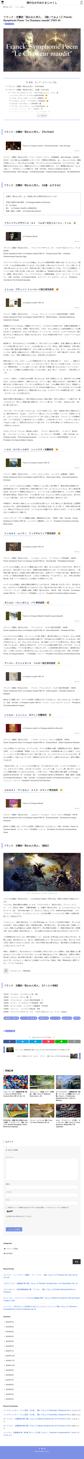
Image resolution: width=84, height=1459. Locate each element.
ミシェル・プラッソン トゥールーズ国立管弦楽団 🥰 (29, 95)
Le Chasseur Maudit (30, 236)
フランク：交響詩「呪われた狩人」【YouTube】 (26, 86)
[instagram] (44, 1449)
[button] (9, 1041)
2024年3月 (10, 1341)
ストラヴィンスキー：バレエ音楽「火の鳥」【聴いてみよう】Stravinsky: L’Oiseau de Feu (36, 1410)
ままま (74, 1410)
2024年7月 (10, 1322)
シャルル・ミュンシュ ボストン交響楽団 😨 (27, 109)
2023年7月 (10, 1380)
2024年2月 (10, 1346)
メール (8, 1192)
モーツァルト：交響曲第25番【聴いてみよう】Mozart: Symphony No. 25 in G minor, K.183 (36, 1419)
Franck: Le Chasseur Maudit (33, 803)
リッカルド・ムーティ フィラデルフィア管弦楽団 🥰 (31, 101)
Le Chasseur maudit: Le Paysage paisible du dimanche (43, 728)
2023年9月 (10, 1370)
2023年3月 (10, 1399)
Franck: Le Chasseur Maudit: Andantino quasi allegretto (43, 616)
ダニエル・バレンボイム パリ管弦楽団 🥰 (26, 103)
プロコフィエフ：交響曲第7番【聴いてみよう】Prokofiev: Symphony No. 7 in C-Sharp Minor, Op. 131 (40, 1283)
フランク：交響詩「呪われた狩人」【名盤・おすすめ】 (28, 89)
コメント (9, 1157)
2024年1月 (10, 1351)
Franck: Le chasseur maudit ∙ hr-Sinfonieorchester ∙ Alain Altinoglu (46, 146)
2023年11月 (10, 1360)
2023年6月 (10, 1384)
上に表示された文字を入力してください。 (19, 1216)
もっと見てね (42, 116)
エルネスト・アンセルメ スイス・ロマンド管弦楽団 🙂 (31, 111)
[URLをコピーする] (74, 1041)
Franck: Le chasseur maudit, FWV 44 (36, 463)
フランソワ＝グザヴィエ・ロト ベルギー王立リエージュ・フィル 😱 (35, 93)
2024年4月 (10, 1336)
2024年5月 (10, 1331)
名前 (8, 1184)
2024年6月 (10, 1326)
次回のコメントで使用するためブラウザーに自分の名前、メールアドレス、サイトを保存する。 (39, 1207)
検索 (76, 1261)
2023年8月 (10, 1375)
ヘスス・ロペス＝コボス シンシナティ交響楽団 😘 (29, 98)
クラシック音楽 (10, 24)
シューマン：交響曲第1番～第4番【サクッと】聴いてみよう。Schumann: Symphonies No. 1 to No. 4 (40, 1432)
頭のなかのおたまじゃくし (42, 2)
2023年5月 (10, 1389)
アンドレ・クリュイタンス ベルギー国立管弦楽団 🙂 (30, 106)
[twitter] (42, 1449)
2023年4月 (10, 1394)
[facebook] (39, 1449)
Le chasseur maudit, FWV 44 (33, 303)
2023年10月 (10, 1365)
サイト (8, 1200)
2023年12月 (10, 1355)
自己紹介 (9, 1253)
